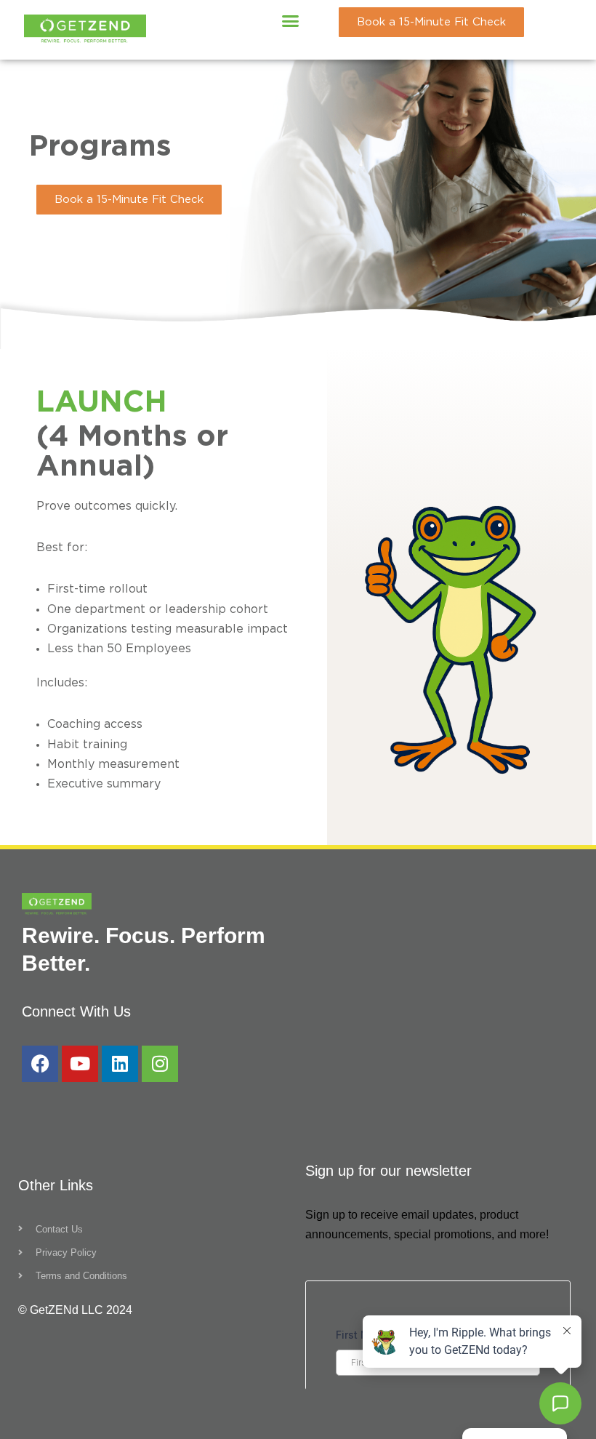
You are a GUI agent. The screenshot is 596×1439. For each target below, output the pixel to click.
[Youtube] (80, 1064)
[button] (291, 21)
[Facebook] (40, 1064)
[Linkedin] (120, 1064)
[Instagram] (160, 1064)
